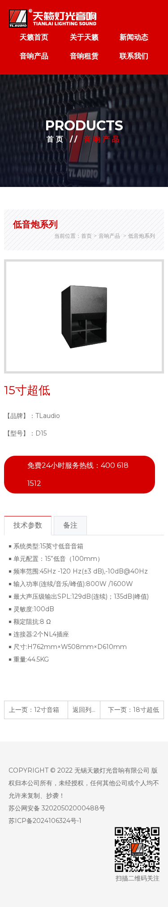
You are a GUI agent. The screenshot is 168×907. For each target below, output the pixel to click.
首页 (56, 139)
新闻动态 (134, 37)
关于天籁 (84, 37)
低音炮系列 (141, 235)
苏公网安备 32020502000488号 (57, 808)
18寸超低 (146, 710)
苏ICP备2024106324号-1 (45, 821)
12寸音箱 (46, 710)
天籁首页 (34, 37)
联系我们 (134, 56)
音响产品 (34, 56)
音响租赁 (84, 56)
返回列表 (85, 710)
